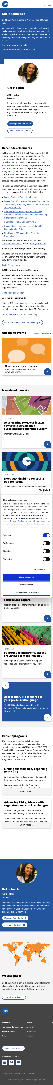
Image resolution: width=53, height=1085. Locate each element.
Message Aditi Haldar (19, 124)
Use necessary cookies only (26, 592)
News (4, 1036)
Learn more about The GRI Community (19, 314)
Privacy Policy (17, 521)
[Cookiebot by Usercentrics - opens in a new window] (39, 491)
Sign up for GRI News (12, 1048)
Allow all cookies (26, 577)
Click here (35, 527)
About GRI (30, 1027)
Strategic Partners (38, 243)
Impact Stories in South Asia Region (20, 197)
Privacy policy (7, 1074)
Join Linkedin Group (19, 131)
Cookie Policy (33, 524)
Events (29, 1023)
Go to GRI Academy (11, 265)
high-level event (11, 165)
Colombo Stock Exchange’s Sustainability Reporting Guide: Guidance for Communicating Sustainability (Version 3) (25, 215)
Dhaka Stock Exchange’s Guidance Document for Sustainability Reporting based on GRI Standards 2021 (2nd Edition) (26, 204)
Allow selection (26, 585)
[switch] (46, 543)
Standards (6, 1023)
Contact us (30, 1036)
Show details (39, 569)
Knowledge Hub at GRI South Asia (20, 222)
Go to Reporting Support (13, 293)
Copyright (16, 1074)
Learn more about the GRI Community (21, 323)
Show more (26, 791)
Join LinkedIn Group (13, 925)
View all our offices (12, 997)
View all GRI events (41, 334)
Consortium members (12, 243)
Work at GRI (31, 1031)
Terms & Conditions (27, 1074)
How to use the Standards (12, 1027)
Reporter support (9, 1031)
